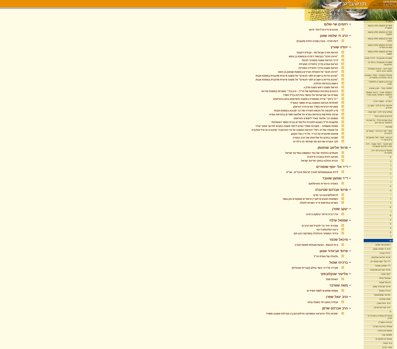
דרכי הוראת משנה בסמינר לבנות (320, 60)
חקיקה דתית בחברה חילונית (322, 157)
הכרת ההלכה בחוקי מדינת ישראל (319, 160)
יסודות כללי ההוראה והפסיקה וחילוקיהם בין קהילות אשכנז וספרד (302, 313)
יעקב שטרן (385, 274)
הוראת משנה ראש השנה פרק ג (321, 87)
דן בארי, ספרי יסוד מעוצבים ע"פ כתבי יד (379, 138)
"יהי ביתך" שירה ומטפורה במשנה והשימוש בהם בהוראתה (305, 99)
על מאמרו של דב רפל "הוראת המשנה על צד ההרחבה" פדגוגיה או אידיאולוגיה (295, 130)
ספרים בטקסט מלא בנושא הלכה (380, 39)
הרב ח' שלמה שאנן (381, 249)
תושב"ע (389, 21)
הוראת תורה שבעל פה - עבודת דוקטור (317, 52)
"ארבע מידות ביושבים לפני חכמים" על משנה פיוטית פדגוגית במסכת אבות (297, 75)
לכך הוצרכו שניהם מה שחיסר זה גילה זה (315, 141)
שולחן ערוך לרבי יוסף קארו (380, 112)
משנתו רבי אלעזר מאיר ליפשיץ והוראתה (315, 118)
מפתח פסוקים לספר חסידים (322, 290)
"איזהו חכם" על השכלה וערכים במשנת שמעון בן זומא (308, 72)
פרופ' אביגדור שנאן (381, 286)
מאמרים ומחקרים (384, 339)
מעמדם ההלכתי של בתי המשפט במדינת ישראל (311, 153)
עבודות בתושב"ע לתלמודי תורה (380, 82)
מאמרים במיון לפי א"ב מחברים (381, 151)
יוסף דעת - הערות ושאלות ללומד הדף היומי (380, 69)
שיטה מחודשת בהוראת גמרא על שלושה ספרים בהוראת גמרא (303, 114)
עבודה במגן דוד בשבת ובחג (323, 302)
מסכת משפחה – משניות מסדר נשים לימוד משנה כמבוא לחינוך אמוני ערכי (296, 126)
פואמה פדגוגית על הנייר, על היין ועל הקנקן (314, 133)
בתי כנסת (387, 343)
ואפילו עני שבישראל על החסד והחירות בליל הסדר (310, 95)
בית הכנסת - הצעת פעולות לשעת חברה (316, 245)
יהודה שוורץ (385, 253)
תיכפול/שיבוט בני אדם (325, 195)
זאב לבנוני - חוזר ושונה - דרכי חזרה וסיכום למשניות (378, 145)
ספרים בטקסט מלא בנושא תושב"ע (380, 26)
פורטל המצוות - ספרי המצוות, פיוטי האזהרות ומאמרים (378, 76)
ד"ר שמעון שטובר (382, 265)
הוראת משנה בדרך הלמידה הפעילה (318, 68)
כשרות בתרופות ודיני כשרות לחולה (319, 203)
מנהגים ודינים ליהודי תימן (323, 29)
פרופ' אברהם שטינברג (380, 270)
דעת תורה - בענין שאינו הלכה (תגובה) (317, 41)
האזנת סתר (332, 279)
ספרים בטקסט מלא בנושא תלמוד (380, 33)
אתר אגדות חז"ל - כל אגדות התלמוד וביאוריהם (379, 121)
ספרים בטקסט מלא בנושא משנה (380, 52)
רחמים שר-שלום (382, 244)
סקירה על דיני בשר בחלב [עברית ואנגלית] (315, 268)
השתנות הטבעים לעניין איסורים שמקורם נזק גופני (310, 199)
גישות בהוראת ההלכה (326, 83)
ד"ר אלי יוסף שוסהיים (380, 261)
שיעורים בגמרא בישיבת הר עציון (379, 316)
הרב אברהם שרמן (382, 307)
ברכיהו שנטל (384, 290)
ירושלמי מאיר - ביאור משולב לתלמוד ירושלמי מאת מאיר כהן (379, 94)
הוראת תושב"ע (385, 322)
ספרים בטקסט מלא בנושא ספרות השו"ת (380, 46)
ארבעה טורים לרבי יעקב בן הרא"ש (380, 106)
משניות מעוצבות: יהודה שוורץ (378, 58)
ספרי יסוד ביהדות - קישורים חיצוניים (379, 132)
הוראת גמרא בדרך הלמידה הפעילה (318, 64)
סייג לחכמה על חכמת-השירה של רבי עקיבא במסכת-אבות (306, 110)
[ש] (327, 3)
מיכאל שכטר (384, 282)
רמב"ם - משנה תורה (382, 101)
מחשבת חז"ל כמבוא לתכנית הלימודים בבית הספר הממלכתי (304, 122)
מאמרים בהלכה (384, 330)
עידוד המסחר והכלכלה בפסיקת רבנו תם (316, 233)
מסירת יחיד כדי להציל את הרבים (320, 225)
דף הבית (357, 12)
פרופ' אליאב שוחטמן (380, 257)
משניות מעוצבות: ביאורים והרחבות (380, 63)
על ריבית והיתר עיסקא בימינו (322, 214)
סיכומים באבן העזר (383, 116)
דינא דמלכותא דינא (327, 229)
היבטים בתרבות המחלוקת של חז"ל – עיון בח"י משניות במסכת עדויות (299, 91)
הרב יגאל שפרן (383, 303)
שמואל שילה (384, 278)
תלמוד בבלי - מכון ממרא (380, 88)
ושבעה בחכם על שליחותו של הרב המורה (315, 137)
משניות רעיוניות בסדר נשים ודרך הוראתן (315, 106)
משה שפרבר (384, 299)
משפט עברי (386, 335)
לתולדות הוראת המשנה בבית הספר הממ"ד (314, 103)
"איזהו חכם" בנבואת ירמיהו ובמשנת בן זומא (313, 56)
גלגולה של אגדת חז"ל (326, 256)
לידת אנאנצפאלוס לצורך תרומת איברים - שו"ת (312, 172)
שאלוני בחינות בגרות (382, 326)
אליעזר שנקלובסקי (382, 295)
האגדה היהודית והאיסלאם (323, 183)
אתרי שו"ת (387, 347)
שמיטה (389, 127)
